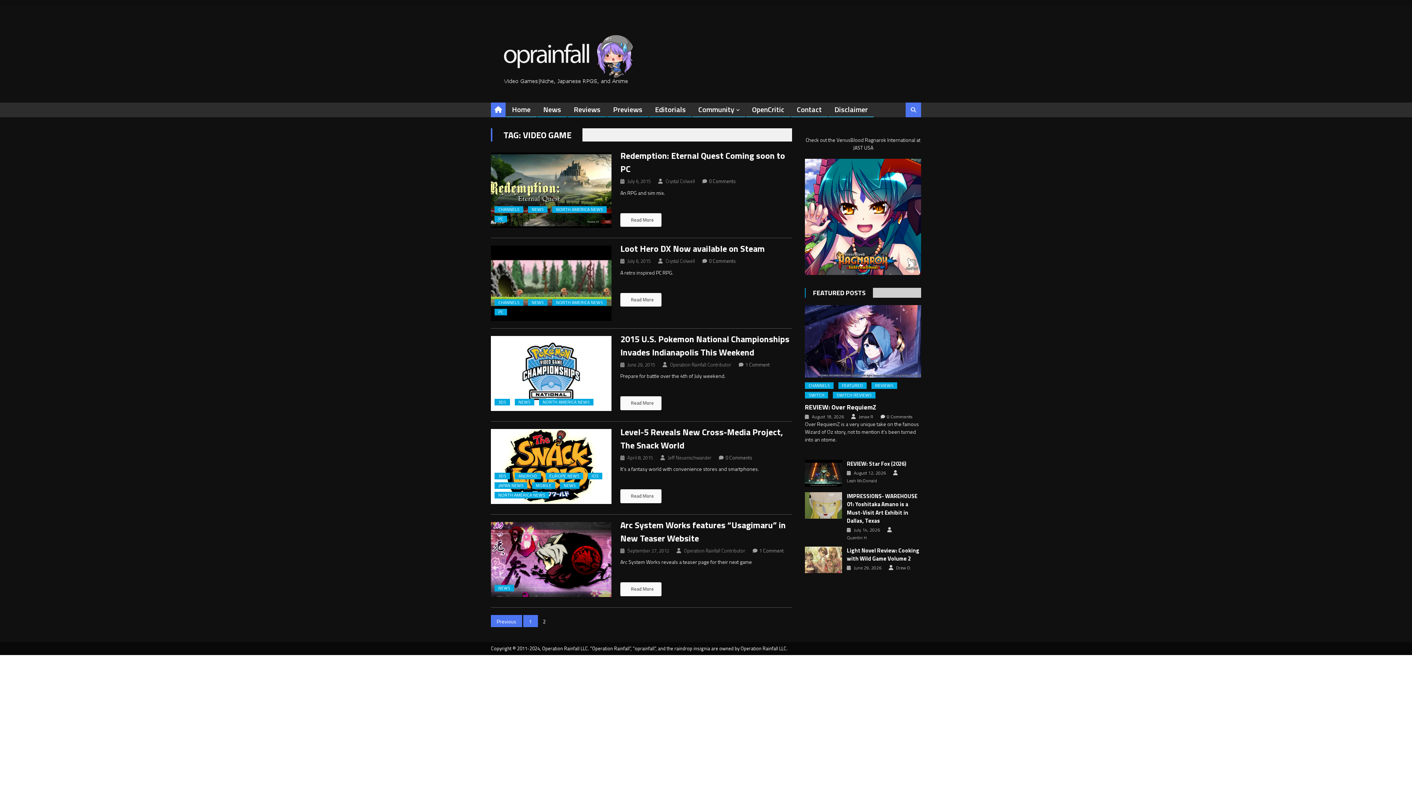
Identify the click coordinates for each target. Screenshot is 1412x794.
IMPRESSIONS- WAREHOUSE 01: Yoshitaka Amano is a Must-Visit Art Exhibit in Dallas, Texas (882, 508)
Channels (509, 209)
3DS (502, 402)
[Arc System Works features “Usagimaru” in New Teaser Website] (551, 559)
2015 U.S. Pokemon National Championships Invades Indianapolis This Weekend (704, 345)
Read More (642, 219)
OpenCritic (768, 109)
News (552, 109)
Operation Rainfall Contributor (700, 364)
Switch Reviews (854, 395)
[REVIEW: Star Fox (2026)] (823, 473)
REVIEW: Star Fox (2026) (876, 464)
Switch (816, 395)
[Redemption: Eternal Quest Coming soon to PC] (551, 190)
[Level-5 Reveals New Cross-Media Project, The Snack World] (551, 466)
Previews (627, 109)
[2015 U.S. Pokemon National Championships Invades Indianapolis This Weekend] (551, 373)
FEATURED (852, 385)
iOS (595, 476)
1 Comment (757, 364)
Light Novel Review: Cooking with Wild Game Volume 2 (883, 555)
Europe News (564, 476)
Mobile (544, 485)
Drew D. (903, 568)
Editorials (670, 109)
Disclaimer (851, 109)
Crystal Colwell (680, 181)
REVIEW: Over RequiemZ (840, 407)
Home (521, 109)
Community (716, 109)
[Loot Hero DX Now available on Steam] (551, 283)
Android (527, 476)
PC (500, 219)
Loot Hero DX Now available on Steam (692, 248)
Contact (809, 109)
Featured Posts (839, 293)
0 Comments (722, 181)
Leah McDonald (862, 481)
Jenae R (866, 417)
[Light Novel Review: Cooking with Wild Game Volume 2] (823, 560)
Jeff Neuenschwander (690, 457)
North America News (579, 209)
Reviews (587, 109)
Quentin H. (857, 537)
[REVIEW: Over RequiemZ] (863, 341)
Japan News (511, 485)
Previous (506, 621)
